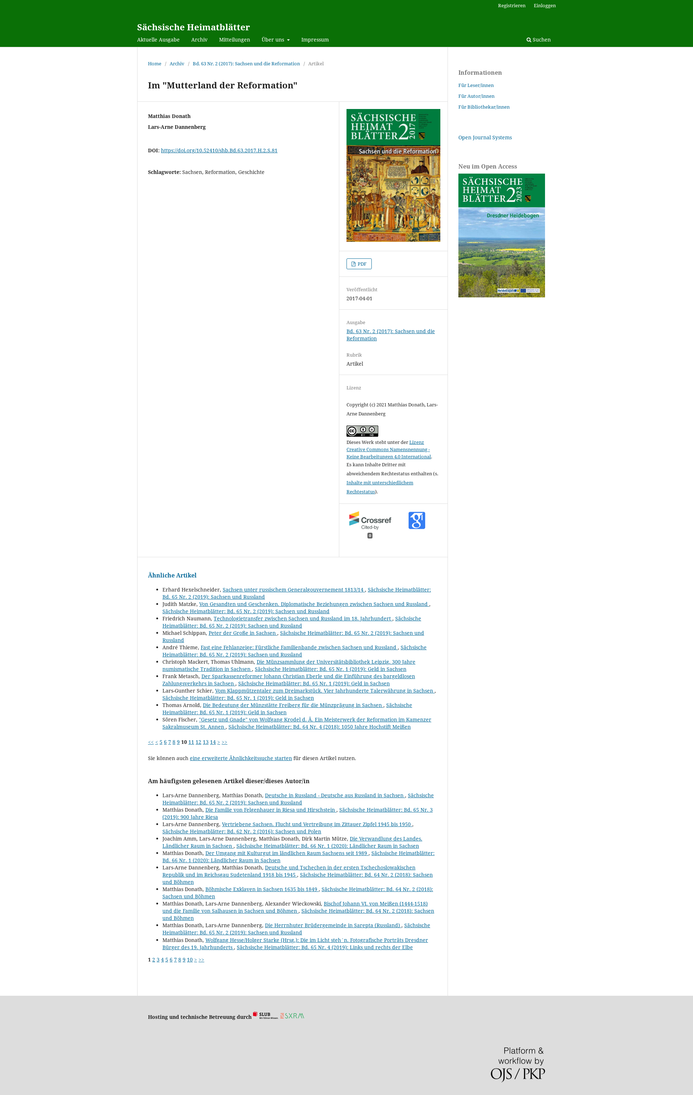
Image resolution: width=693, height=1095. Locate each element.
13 (206, 741)
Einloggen (545, 5)
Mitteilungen (234, 39)
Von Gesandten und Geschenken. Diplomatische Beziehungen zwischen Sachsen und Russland (314, 604)
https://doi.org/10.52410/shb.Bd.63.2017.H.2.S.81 (219, 150)
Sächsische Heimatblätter (193, 27)
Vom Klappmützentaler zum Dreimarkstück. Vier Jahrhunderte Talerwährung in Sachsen (325, 690)
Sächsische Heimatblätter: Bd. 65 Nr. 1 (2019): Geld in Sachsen (330, 669)
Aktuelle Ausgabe (158, 39)
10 (190, 959)
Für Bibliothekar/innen (484, 107)
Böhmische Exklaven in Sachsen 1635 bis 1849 (262, 889)
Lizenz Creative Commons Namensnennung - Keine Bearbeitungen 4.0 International (388, 449)
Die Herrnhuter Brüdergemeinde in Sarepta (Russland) (333, 925)
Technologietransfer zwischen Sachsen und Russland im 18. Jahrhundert (303, 618)
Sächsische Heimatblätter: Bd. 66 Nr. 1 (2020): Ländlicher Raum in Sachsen (327, 845)
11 (191, 741)
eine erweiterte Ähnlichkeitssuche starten (241, 758)
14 (213, 741)
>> (224, 741)
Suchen (541, 39)
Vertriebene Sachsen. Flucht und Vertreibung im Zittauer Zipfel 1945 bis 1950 (317, 824)
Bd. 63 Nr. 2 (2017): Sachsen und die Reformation (246, 63)
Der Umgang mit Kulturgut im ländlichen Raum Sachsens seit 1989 (287, 853)
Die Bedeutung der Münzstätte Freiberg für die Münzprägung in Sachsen (293, 705)
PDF (362, 264)
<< (151, 741)
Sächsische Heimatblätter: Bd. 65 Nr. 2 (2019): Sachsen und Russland (246, 611)
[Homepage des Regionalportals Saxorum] (294, 1016)
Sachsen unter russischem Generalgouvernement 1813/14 (294, 589)
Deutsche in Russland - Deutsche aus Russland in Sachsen (335, 795)
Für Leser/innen (476, 85)
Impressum (315, 39)
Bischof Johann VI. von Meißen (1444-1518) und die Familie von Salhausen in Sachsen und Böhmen (295, 907)
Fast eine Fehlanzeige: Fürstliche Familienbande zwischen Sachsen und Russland (299, 647)
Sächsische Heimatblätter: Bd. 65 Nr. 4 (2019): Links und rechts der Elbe (325, 947)
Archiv (199, 39)
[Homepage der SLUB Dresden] (265, 1016)
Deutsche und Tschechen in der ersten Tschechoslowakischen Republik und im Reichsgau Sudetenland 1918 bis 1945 (288, 871)
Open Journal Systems (485, 137)
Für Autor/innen (476, 96)
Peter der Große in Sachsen (243, 632)
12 (198, 741)
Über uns (274, 39)
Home (154, 63)
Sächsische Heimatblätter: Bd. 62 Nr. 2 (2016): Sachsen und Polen (241, 831)
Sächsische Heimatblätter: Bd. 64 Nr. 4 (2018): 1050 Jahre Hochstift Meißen (319, 726)
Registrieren (512, 5)
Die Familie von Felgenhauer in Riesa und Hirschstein (270, 809)
